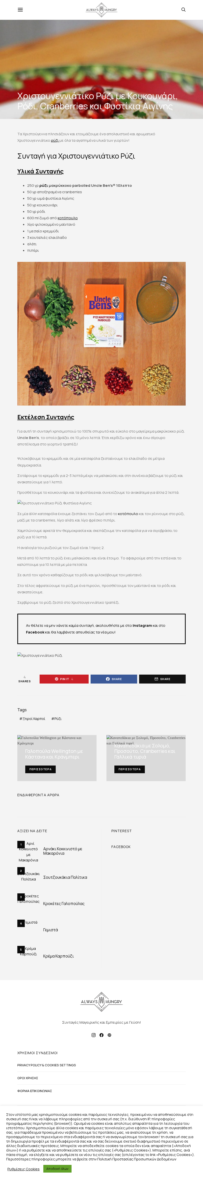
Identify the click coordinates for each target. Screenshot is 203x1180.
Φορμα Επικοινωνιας (34, 1091)
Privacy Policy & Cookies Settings (46, 1065)
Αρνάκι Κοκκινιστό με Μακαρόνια (62, 851)
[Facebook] (101, 1035)
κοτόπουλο (68, 217)
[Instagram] (93, 1035)
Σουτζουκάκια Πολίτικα (65, 877)
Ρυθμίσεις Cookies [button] (23, 1169)
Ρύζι (58, 718)
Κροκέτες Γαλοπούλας (64, 903)
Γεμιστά (50, 930)
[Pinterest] (109, 1035)
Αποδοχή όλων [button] (57, 1168)
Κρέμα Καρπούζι (58, 956)
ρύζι (55, 140)
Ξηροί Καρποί (34, 718)
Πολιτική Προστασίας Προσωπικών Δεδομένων (136, 1158)
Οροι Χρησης (27, 1078)
